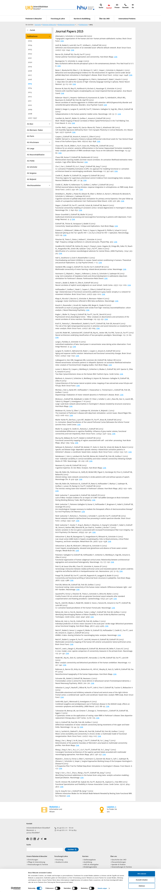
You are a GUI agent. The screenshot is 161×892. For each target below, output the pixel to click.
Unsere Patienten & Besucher (36, 856)
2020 (30, 62)
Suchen (71, 849)
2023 (30, 49)
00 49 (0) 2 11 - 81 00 (64, 828)
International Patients (127, 19)
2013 (30, 92)
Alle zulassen (141, 873)
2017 (30, 75)
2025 (30, 41)
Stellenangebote (90, 860)
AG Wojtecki (31, 179)
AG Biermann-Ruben (35, 130)
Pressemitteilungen (119, 862)
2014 (30, 88)
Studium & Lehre (62, 862)
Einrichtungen (33, 860)
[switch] (57, 888)
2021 (30, 58)
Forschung (59, 860)
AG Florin (30, 136)
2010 (30, 105)
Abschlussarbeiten (34, 185)
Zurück (32, 30)
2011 (29, 101)
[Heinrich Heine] (85, 7)
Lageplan (110, 807)
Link (62, 41)
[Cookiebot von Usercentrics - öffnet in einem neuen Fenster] (16, 888)
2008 (30, 114)
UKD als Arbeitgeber (91, 864)
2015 (30, 84)
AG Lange (30, 149)
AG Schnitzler (32, 167)
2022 (30, 54)
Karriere (85, 856)
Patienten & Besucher (34, 19)
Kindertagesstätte (90, 867)
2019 (30, 67)
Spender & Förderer (119, 864)
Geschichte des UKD (119, 860)
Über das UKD (104, 19)
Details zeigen (102, 888)
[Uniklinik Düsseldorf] (37, 8)
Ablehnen (142, 886)
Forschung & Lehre (58, 19)
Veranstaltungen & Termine (38, 864)
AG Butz (30, 124)
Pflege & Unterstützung (36, 862)
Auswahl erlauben (142, 880)
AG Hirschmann (33, 142)
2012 (30, 97)
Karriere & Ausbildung (82, 19)
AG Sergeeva (31, 173)
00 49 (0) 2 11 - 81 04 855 (66, 830)
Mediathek (53, 807)
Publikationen (32, 36)
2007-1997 (32, 118)
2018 (30, 71)
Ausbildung (88, 862)
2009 (30, 109)
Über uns (113, 856)
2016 (30, 79)
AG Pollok (30, 161)
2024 (30, 45)
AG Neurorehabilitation (36, 155)
